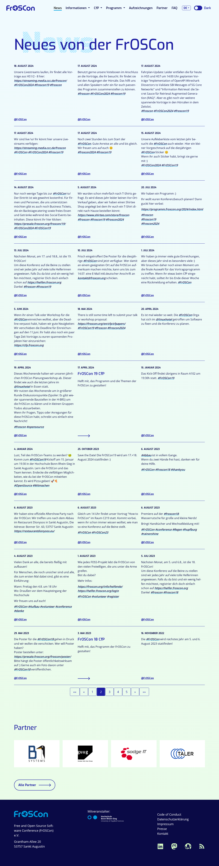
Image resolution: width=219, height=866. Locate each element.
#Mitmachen (41, 485)
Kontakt (162, 833)
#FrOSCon (20, 152)
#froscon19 (41, 85)
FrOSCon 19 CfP (91, 373)
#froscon (56, 85)
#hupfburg (190, 529)
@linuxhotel (164, 319)
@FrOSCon (20, 119)
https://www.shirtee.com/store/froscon (103, 215)
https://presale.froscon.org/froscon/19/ (40, 224)
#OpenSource (23, 485)
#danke (19, 611)
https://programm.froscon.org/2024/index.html (172, 209)
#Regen (177, 529)
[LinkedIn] (160, 846)
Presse (162, 829)
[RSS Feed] (202, 846)
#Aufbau (33, 606)
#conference (163, 529)
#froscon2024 (87, 152)
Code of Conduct (169, 814)
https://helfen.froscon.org (44, 282)
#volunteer (47, 606)
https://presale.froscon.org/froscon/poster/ (42, 656)
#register (113, 596)
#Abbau (146, 455)
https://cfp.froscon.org (29, 345)
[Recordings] (188, 846)
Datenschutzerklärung (173, 819)
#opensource (35, 427)
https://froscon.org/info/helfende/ (100, 586)
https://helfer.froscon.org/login (98, 591)
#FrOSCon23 (100, 532)
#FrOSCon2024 (24, 85)
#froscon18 (162, 469)
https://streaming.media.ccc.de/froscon (40, 148)
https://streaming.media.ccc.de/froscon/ (40, 81)
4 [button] (118, 692)
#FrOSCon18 (45, 639)
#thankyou (178, 469)
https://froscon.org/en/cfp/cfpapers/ (101, 324)
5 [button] (126, 692)
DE (185, 8)
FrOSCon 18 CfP (91, 639)
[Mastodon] (174, 846)
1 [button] (92, 692)
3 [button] (109, 692)
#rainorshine (149, 534)
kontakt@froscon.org (92, 278)
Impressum (165, 824)
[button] (75, 692)
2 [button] (101, 692)
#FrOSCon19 (169, 165)
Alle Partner (27, 785)
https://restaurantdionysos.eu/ (34, 531)
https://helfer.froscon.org (171, 588)
